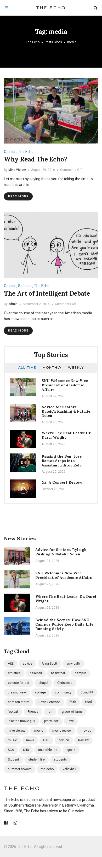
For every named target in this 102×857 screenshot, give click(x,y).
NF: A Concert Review (62, 482)
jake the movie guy (21, 721)
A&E (11, 663)
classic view (17, 692)
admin (13, 304)
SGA (11, 750)
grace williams (72, 711)
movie (38, 730)
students (60, 759)
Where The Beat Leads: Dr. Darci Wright (66, 435)
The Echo (51, 7)
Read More (18, 196)
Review (83, 740)
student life (36, 759)
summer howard (20, 769)
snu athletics (47, 750)
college (40, 692)
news (30, 740)
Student (13, 759)
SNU (26, 750)
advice (27, 663)
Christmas (64, 683)
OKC (46, 740)
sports (71, 750)
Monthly (52, 367)
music (12, 740)
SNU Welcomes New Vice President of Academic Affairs (65, 385)
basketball (58, 673)
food (88, 702)
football (13, 711)
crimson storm (18, 702)
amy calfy (73, 663)
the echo (47, 769)
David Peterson (49, 702)
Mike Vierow (17, 170)
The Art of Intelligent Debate (47, 293)
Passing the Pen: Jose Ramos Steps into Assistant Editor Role (62, 461)
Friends (33, 711)
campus (81, 673)
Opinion (10, 152)
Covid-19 (87, 692)
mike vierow (16, 730)
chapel (43, 683)
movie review (61, 730)
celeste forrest (18, 683)
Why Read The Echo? (35, 159)
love (71, 721)
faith (73, 702)
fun (50, 711)
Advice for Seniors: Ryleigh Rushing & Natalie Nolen (66, 411)
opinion (64, 740)
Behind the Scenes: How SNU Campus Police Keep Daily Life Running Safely (64, 624)
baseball (36, 673)
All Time (27, 367)
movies (86, 730)
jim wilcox (51, 721)
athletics (14, 673)
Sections (25, 286)
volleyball (69, 769)
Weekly (76, 367)
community (63, 692)
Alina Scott (49, 663)
